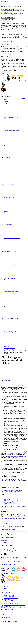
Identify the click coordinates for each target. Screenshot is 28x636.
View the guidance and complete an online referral (13, 518)
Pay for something (8, 593)
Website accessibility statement (11, 600)
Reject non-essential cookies (7, 19)
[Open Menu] (4, 101)
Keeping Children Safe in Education (13, 491)
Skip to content (4, 1)
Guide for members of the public (12, 505)
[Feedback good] (13, 569)
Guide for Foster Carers (9, 503)
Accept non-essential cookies (8, 17)
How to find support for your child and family (15, 350)
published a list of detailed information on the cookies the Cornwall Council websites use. (13, 13)
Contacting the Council (9, 596)
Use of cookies (7, 617)
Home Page (6, 346)
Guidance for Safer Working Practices (13, 490)
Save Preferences (5, 72)
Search (5, 98)
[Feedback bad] (23, 569)
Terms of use (7, 599)
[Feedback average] (18, 569)
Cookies (3, 73)
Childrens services (8, 349)
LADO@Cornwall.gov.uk (7, 480)
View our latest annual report (8, 537)
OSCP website (11, 529)
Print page (7, 380)
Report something (8, 592)
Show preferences (5, 21)
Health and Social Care (9, 348)
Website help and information (11, 598)
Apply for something (9, 595)
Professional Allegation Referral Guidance (14, 551)
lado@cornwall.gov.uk (9, 564)
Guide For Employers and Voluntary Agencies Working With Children (15, 501)
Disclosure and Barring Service (15, 456)
